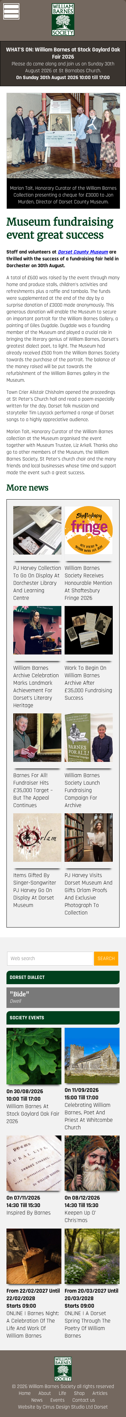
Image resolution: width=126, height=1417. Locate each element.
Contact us (83, 1400)
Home (25, 1393)
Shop (79, 1393)
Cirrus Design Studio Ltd (68, 1407)
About (44, 1393)
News (37, 1400)
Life (62, 1393)
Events (57, 1400)
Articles (100, 1393)
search (106, 958)
